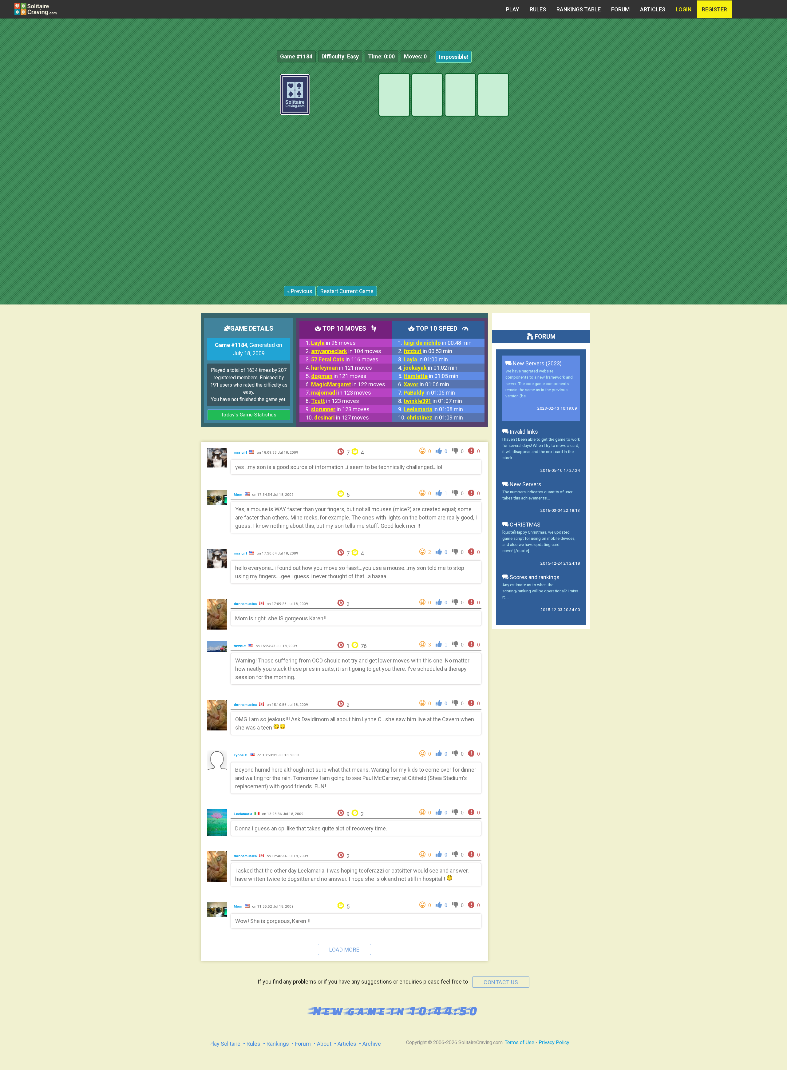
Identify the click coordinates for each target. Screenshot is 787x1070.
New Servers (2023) (537, 363)
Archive (371, 1043)
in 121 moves (341, 367)
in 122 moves (348, 384)
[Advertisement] (741, 166)
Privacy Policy (554, 1042)
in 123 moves (341, 392)
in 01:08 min (433, 409)
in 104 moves (346, 351)
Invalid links (523, 431)
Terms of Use (519, 1042)
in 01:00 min (426, 359)
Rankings (278, 1043)
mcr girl (241, 452)
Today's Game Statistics (249, 415)
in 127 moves (341, 417)
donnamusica (246, 604)
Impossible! (453, 57)
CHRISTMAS (524, 524)
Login (683, 9)
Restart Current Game (347, 291)
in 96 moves (333, 343)
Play (512, 9)
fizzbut (240, 646)
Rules (538, 9)
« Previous (299, 291)
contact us (501, 982)
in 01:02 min (430, 367)
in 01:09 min (435, 417)
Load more (344, 949)
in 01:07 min (433, 401)
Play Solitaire (224, 1043)
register (714, 9)
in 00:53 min (428, 351)
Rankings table (578, 9)
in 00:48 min (438, 343)
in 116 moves (344, 359)
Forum (620, 9)
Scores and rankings (534, 577)
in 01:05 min (431, 376)
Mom (238, 494)
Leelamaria (243, 814)
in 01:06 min (426, 384)
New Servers (524, 484)
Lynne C (241, 755)
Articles (652, 9)
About (324, 1043)
